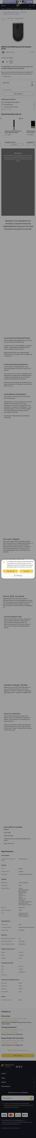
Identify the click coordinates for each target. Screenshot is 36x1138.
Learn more (29, 567)
